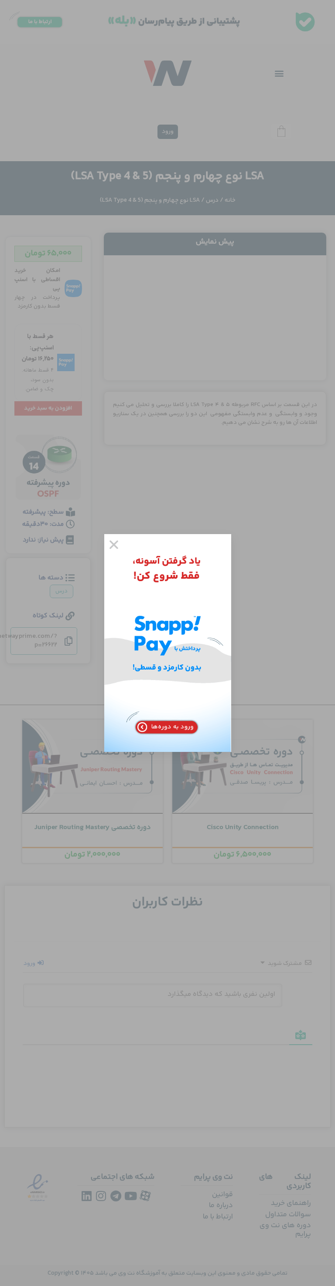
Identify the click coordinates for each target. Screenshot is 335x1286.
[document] (167, 643)
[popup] (167, 643)
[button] (114, 544)
